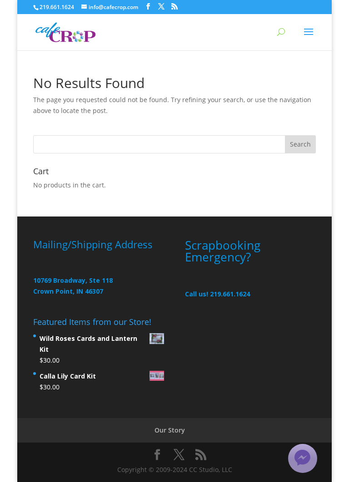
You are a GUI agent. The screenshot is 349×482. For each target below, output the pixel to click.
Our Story (170, 430)
